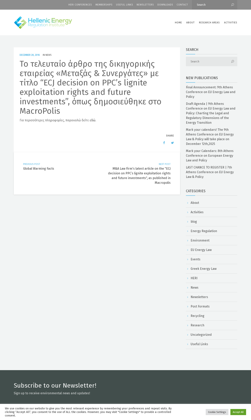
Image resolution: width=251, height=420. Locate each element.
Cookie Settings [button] (217, 412)
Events (195, 259)
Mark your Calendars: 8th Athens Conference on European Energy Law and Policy (210, 155)
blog (194, 221)
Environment (200, 240)
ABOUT (190, 22)
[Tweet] (170, 142)
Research (197, 325)
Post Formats (200, 306)
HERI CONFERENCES (80, 4)
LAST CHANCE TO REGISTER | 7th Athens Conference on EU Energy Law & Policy (210, 172)
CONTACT (182, 4)
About (195, 203)
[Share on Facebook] (162, 142)
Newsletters (145, 4)
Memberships (104, 4)
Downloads (165, 4)
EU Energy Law (201, 250)
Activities (230, 22)
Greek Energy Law (203, 269)
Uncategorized (201, 335)
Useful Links (124, 4)
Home (178, 22)
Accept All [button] (238, 412)
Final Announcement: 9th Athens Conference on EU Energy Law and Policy (211, 92)
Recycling (197, 316)
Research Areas (209, 22)
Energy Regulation (204, 231)
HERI (194, 278)
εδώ (92, 120)
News (48, 55)
